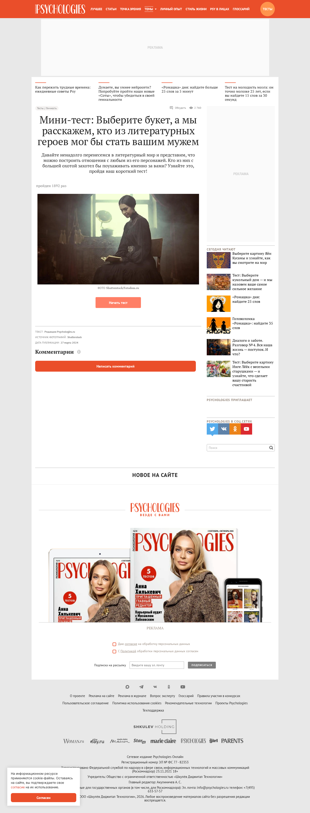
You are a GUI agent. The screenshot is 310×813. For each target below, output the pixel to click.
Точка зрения (130, 9)
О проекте (77, 696)
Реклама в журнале (132, 696)
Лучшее (96, 9)
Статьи (111, 9)
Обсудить (180, 107)
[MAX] (127, 687)
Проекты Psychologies (231, 703)
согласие (131, 644)
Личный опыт (171, 9)
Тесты (267, 9)
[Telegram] (141, 687)
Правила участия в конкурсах (218, 696)
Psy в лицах (219, 9)
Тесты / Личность (47, 108)
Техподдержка (153, 710)
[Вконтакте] (155, 687)
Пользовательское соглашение (85, 703)
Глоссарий (241, 9)
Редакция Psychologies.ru (59, 331)
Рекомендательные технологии (188, 703)
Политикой (128, 651)
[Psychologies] (60, 9)
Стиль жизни (196, 9)
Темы (149, 9)
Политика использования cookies (136, 703)
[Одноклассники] (169, 687)
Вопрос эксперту (162, 696)
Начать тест (118, 302)
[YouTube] (183, 687)
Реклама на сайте (101, 696)
